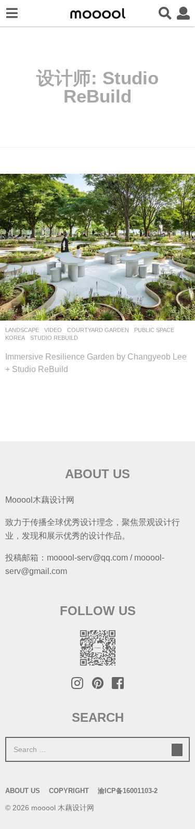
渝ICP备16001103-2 (128, 791)
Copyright (69, 791)
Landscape (22, 330)
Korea (15, 338)
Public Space (154, 330)
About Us (22, 791)
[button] (11, 13)
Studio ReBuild (54, 338)
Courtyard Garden (98, 330)
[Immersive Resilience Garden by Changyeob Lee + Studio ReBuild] (97, 247)
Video (53, 330)
